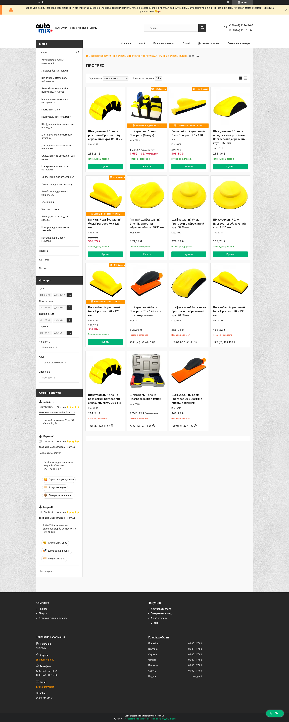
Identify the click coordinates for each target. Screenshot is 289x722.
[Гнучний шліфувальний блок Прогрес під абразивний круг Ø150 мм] (147, 195)
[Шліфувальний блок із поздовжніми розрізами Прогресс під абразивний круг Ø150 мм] (230, 107)
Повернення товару (239, 43)
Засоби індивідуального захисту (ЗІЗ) (54, 193)
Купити (105, 166)
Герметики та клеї (51, 109)
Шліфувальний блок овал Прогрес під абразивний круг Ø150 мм (188, 311)
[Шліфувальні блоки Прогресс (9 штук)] (147, 107)
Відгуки (43, 613)
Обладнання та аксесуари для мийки (58, 157)
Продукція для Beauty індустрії (53, 239)
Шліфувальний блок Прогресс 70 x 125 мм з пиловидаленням (145, 311)
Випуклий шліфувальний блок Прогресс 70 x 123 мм (104, 223)
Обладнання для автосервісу (57, 177)
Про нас (43, 268)
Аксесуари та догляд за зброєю (54, 218)
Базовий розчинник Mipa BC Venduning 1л (58, 422)
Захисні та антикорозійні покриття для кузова (54, 90)
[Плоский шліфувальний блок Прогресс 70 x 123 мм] (105, 283)
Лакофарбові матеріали (54, 70)
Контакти (44, 259)
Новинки (126, 43)
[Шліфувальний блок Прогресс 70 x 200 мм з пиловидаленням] (189, 370)
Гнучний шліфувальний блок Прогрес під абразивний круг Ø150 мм (147, 223)
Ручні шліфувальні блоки (173, 56)
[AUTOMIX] (44, 28)
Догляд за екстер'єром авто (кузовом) (57, 136)
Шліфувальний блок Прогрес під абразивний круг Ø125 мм (229, 223)
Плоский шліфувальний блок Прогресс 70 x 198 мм (229, 311)
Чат (277, 713)
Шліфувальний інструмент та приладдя (135, 56)
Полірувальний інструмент (56, 116)
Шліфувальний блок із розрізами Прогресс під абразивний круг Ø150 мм (105, 135)
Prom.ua (160, 716)
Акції (142, 43)
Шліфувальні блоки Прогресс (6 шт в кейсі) (145, 397)
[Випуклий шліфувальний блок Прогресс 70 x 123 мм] (105, 195)
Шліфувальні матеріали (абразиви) (54, 80)
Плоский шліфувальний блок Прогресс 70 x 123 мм (104, 311)
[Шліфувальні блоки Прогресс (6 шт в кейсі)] (147, 370)
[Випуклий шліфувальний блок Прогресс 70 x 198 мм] (189, 107)
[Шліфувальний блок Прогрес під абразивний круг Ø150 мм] (189, 195)
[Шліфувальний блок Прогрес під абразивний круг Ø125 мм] (230, 195)
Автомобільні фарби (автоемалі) (52, 62)
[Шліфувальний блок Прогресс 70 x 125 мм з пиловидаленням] (147, 283)
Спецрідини (48, 202)
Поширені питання (163, 43)
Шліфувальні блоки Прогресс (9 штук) (143, 133)
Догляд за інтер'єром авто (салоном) (56, 147)
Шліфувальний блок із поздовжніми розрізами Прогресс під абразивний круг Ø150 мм (230, 137)
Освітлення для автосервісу (56, 184)
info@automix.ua (45, 687)
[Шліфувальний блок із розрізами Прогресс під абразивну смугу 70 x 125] (105, 370)
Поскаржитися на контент (136, 719)
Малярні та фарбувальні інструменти (54, 101)
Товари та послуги (101, 56)
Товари (43, 52)
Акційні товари (159, 618)
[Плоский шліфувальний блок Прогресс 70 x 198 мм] (230, 283)
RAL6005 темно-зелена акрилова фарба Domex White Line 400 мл (59, 528)
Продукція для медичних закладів (55, 229)
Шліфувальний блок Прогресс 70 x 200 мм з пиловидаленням (186, 399)
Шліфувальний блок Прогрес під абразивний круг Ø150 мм (187, 223)
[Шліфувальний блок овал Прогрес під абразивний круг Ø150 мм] (189, 283)
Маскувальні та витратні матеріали (55, 168)
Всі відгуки (46, 571)
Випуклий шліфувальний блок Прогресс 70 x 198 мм (188, 135)
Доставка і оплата (208, 43)
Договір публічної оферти (53, 618)
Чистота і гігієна (50, 209)
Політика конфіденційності (163, 719)
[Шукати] (202, 28)
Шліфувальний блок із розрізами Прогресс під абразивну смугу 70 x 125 (105, 399)
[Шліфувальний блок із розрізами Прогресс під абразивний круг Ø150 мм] (105, 107)
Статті (186, 43)
